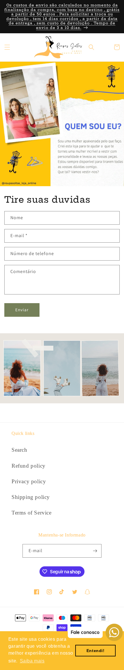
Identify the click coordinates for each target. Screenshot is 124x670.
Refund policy (29, 466)
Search (19, 450)
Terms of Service (32, 513)
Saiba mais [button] (32, 660)
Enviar (22, 309)
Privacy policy (29, 481)
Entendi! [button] (96, 650)
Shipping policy (31, 497)
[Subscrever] (95, 551)
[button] (7, 47)
